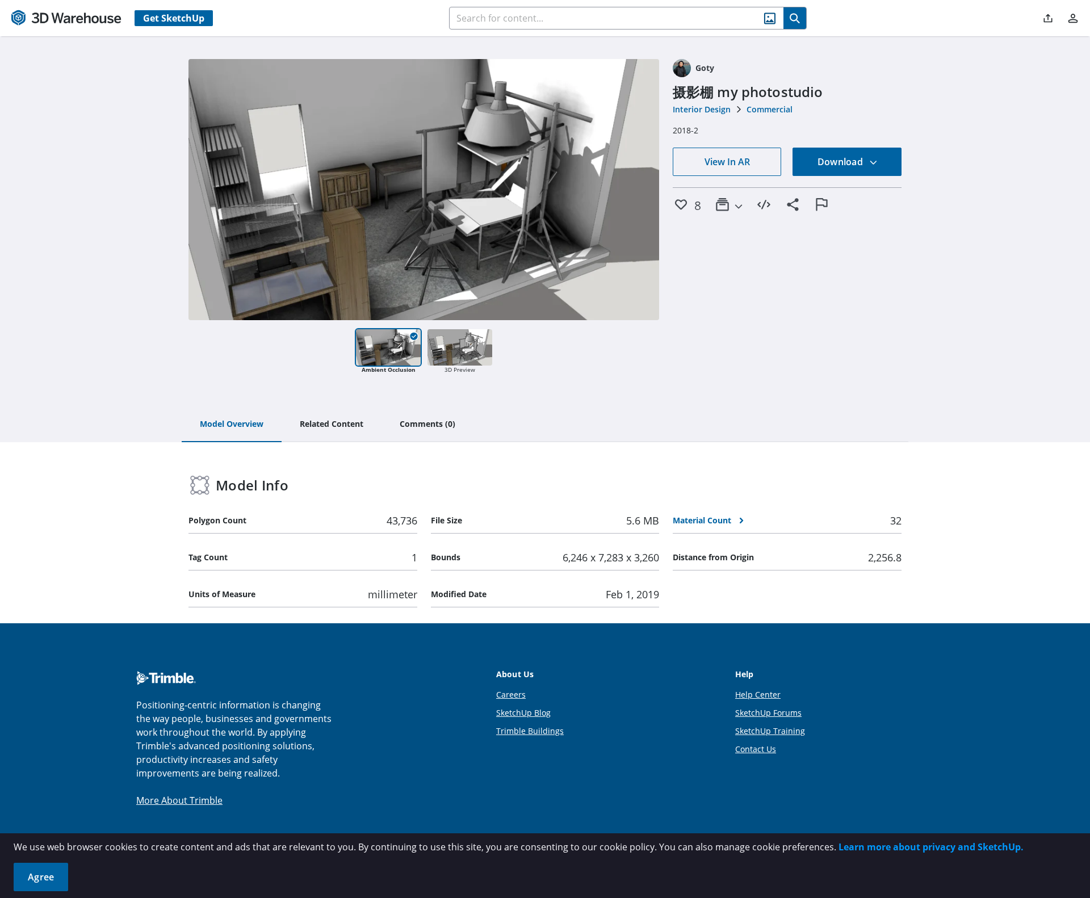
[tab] (232, 424)
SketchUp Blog (523, 712)
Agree (41, 877)
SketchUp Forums (768, 712)
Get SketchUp (173, 18)
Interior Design (702, 109)
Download (841, 162)
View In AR (727, 162)
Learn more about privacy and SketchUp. (931, 847)
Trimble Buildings (530, 730)
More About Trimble (179, 800)
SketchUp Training (770, 730)
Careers (511, 694)
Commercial (770, 109)
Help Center (758, 694)
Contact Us (755, 749)
